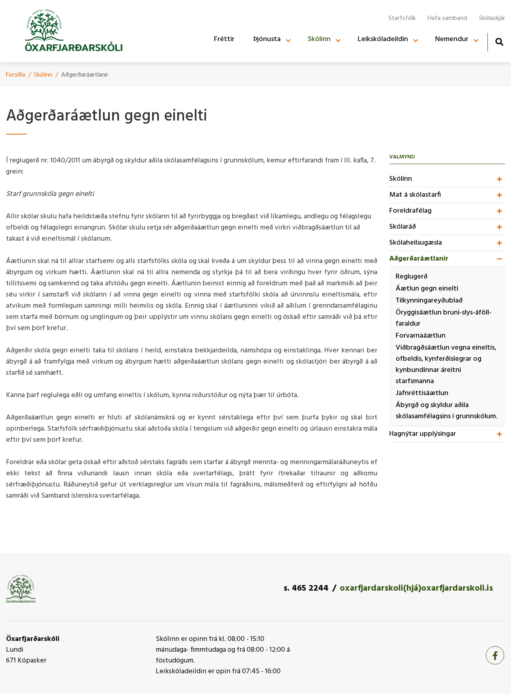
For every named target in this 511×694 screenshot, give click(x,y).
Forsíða (15, 75)
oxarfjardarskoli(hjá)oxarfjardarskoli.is (416, 588)
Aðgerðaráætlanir (84, 75)
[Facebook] (495, 655)
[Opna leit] (499, 41)
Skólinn (43, 75)
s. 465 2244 (306, 588)
